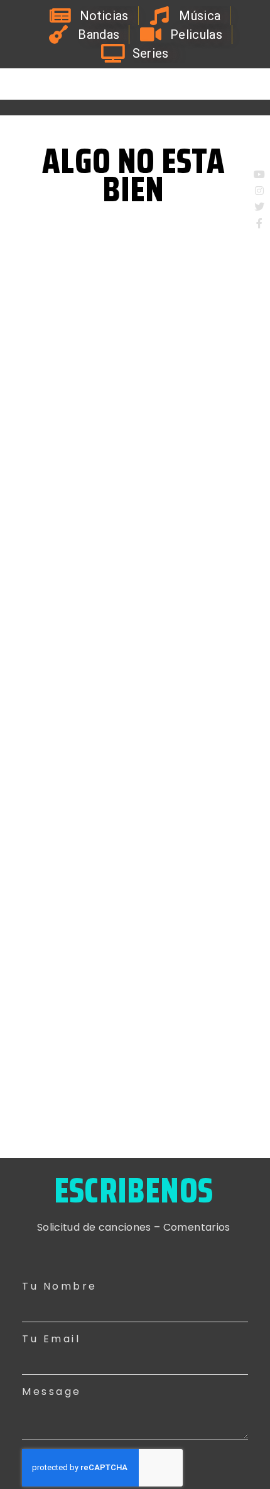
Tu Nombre (59, 1286)
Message (52, 1391)
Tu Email (51, 1339)
